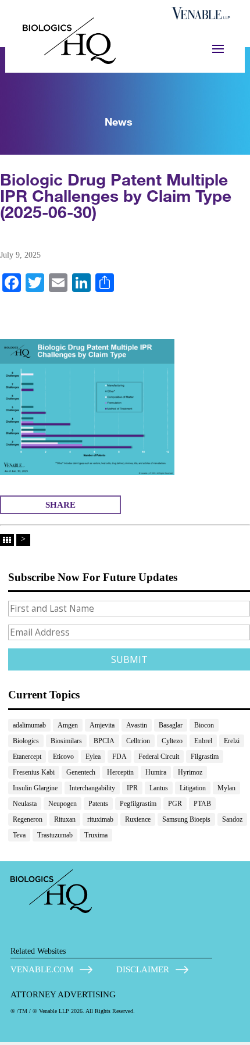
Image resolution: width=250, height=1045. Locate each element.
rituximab (100, 819)
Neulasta (25, 804)
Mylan (226, 788)
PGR (175, 804)
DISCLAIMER (142, 969)
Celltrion (138, 741)
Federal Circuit (158, 756)
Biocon (204, 725)
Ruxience (138, 819)
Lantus (158, 788)
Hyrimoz (190, 772)
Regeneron (27, 819)
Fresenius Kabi (34, 772)
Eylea (93, 756)
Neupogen (62, 804)
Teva (19, 835)
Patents (98, 804)
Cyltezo (172, 741)
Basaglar (171, 725)
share (60, 504)
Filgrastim (205, 756)
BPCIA (104, 741)
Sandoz (232, 819)
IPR (132, 788)
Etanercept (27, 756)
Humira (155, 772)
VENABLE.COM (41, 969)
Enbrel (203, 741)
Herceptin (120, 772)
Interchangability (92, 788)
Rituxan (65, 819)
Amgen (68, 725)
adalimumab (29, 725)
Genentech (80, 772)
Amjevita (102, 725)
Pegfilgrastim (138, 804)
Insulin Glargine (35, 788)
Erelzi (232, 741)
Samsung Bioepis (186, 819)
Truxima (96, 835)
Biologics (26, 741)
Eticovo (63, 756)
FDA (119, 756)
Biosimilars (66, 741)
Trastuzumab (55, 835)
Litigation (193, 788)
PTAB (202, 804)
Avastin (136, 725)
